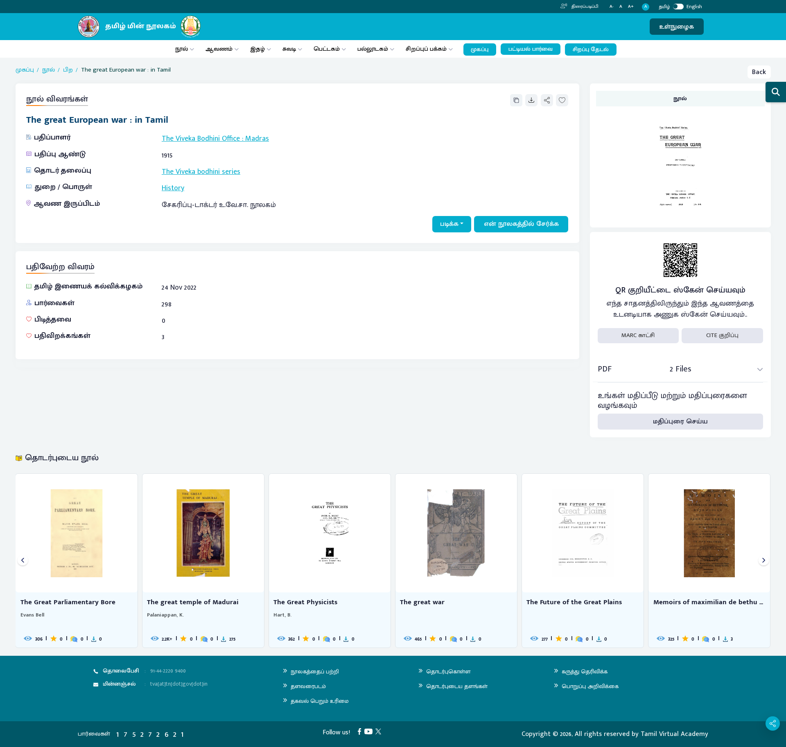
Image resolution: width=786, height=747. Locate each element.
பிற (68, 70)
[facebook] (361, 731)
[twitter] (379, 731)
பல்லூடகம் (372, 49)
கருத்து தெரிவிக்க (585, 671)
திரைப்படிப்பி (584, 6)
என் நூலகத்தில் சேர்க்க (521, 224)
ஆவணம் (220, 49)
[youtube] (370, 731)
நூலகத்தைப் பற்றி (315, 671)
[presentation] (23, 561)
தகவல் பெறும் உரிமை (320, 701)
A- (612, 6)
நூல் (181, 49)
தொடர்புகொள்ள (448, 671)
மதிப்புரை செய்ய (680, 421)
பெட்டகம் (327, 49)
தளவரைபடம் (308, 686)
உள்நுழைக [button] (676, 26)
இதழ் (257, 49)
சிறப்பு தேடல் (591, 49)
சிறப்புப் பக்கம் (426, 49)
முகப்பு (479, 49)
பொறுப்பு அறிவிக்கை (590, 686)
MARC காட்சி (638, 335)
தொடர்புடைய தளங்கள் (457, 686)
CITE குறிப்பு (722, 335)
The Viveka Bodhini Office (201, 139)
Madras (257, 139)
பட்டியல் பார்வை (530, 49)
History (173, 188)
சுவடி (289, 49)
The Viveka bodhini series (201, 172)
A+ (631, 6)
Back (759, 72)
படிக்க (449, 224)
